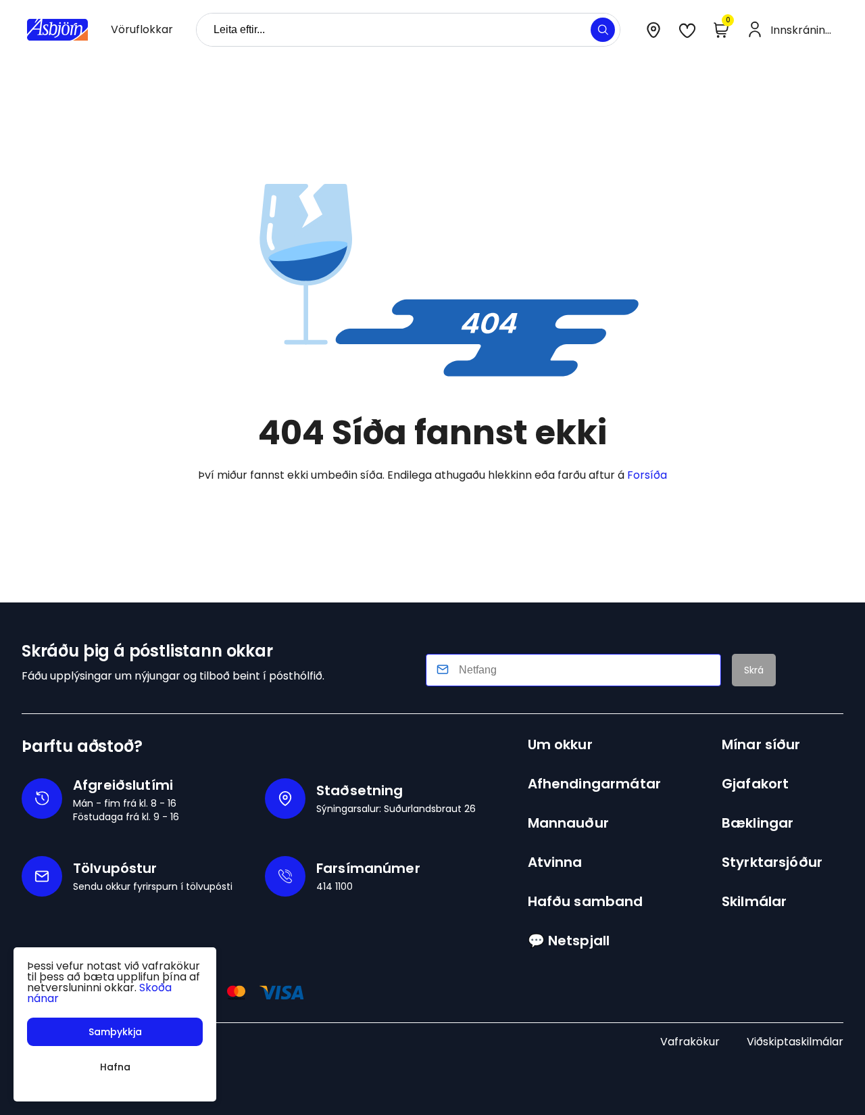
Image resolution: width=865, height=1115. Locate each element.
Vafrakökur (690, 1041)
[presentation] (142, 30)
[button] (603, 30)
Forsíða (647, 475)
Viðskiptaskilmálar (795, 1041)
